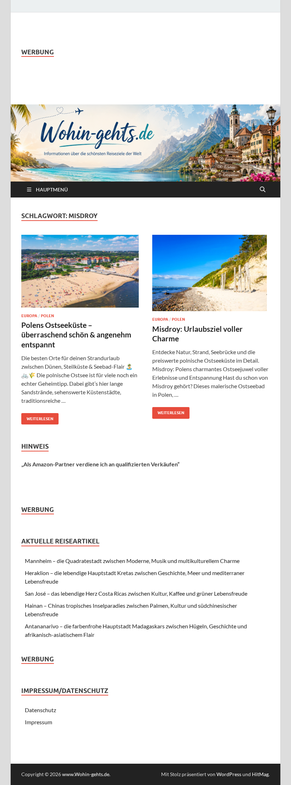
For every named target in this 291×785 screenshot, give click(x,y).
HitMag (260, 774)
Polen (47, 315)
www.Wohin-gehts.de (85, 774)
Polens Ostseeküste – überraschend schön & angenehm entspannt (76, 334)
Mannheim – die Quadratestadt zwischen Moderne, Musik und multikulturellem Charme (132, 560)
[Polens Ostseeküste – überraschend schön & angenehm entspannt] (80, 271)
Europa (29, 315)
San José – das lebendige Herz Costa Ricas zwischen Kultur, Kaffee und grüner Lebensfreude (136, 593)
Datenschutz (40, 709)
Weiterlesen (37, 417)
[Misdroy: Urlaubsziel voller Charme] (211, 273)
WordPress (228, 774)
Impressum (38, 722)
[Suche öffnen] (262, 190)
